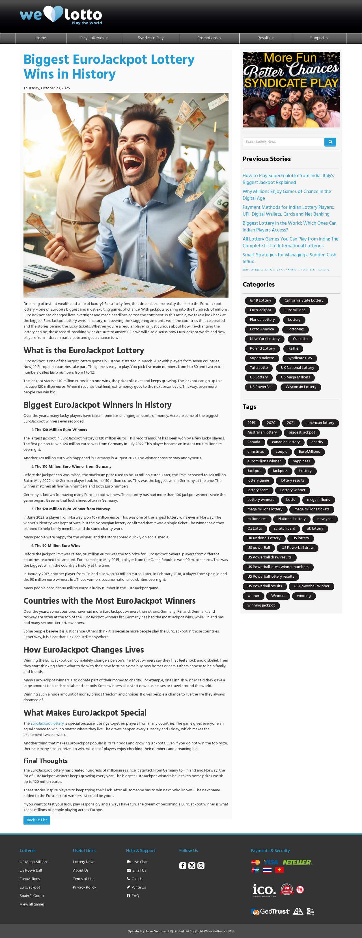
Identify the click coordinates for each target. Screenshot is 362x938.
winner (253, 596)
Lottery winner (292, 490)
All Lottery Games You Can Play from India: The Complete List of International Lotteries (291, 242)
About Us (81, 870)
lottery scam (257, 490)
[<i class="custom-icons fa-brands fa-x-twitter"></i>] (191, 866)
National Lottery (292, 519)
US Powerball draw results (269, 557)
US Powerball (31, 870)
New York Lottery (265, 339)
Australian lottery (262, 432)
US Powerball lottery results (270, 576)
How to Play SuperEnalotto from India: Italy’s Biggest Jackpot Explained (288, 179)
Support (318, 38)
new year (325, 519)
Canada (253, 442)
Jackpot (254, 471)
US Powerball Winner (311, 586)
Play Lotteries (92, 38)
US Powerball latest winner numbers (278, 567)
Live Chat (140, 862)
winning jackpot (261, 605)
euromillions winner (264, 461)
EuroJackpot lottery (47, 723)
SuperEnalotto (262, 358)
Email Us (139, 870)
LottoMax (295, 329)
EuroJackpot (260, 310)
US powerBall (258, 548)
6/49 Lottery (260, 300)
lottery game (258, 480)
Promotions (208, 38)
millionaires (256, 519)
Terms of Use (83, 879)
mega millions (318, 500)
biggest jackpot (302, 432)
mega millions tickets (311, 509)
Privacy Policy (84, 887)
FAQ (135, 896)
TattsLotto (259, 368)
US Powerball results (264, 586)
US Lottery (259, 377)
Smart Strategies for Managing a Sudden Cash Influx (289, 258)
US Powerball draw (298, 548)
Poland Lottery (262, 348)
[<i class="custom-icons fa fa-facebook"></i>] (182, 866)
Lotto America (262, 329)
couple (281, 452)
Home (41, 38)
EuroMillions (295, 310)
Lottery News (84, 862)
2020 (271, 423)
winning (304, 596)
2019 (251, 423)
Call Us (137, 879)
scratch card (284, 528)
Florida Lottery (262, 320)
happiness (301, 461)
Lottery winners (260, 500)
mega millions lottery (265, 509)
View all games (32, 904)
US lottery (300, 538)
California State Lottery (304, 300)
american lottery (320, 423)
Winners (278, 596)
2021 (291, 423)
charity (317, 442)
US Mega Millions (295, 377)
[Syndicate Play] (291, 89)
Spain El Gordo (32, 896)
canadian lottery (286, 442)
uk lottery (315, 528)
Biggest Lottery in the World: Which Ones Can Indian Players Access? (290, 227)
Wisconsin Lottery (301, 387)
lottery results (292, 480)
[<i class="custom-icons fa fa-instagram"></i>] (200, 866)
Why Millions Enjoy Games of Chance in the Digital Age (287, 195)
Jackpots (280, 471)
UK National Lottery (297, 368)
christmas (255, 452)
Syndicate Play (150, 38)
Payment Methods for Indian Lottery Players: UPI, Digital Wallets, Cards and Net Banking (288, 211)
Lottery (294, 320)
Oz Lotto (300, 339)
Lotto (291, 500)
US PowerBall (261, 387)
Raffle (293, 348)
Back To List (37, 820)
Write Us (138, 887)
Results (264, 38)
